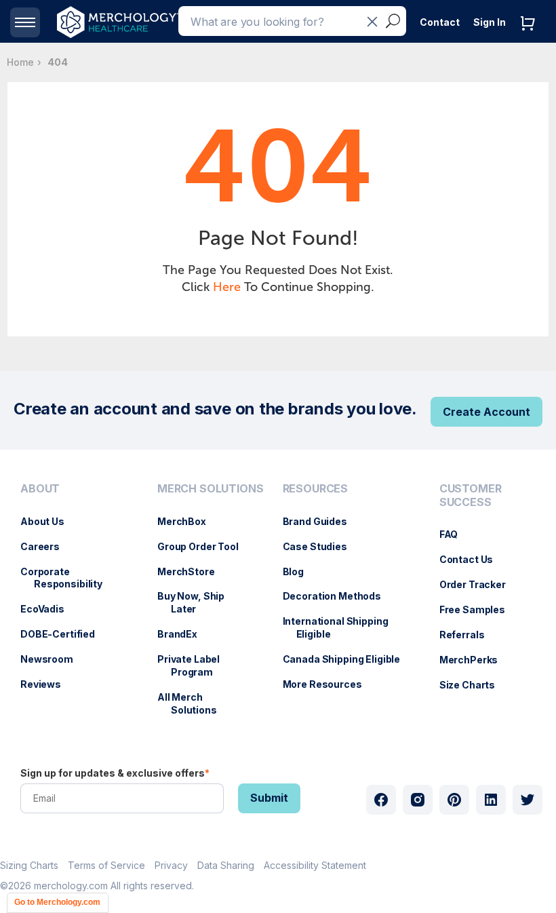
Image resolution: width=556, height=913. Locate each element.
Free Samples (479, 609)
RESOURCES (316, 488)
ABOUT (40, 488)
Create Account (486, 412)
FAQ (455, 534)
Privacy (171, 865)
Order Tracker (479, 584)
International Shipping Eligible (342, 627)
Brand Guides (321, 521)
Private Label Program (195, 665)
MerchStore (193, 571)
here (227, 286)
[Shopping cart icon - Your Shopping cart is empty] (531, 36)
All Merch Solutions (194, 703)
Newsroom (53, 659)
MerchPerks (475, 659)
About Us (49, 521)
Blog (300, 571)
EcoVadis (49, 609)
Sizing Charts (29, 865)
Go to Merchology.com (57, 902)
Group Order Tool (205, 546)
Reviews (47, 684)
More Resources (329, 684)
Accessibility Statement (315, 865)
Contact (440, 22)
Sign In (489, 22)
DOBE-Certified (64, 634)
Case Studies (321, 546)
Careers (47, 546)
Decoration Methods (338, 596)
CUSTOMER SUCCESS (470, 495)
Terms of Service (106, 865)
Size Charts (474, 685)
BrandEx (184, 634)
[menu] (75, 604)
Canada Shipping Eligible (348, 659)
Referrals (469, 634)
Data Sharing (225, 865)
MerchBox (188, 521)
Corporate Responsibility (68, 578)
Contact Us (473, 559)
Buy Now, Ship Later (197, 602)
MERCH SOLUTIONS (210, 488)
